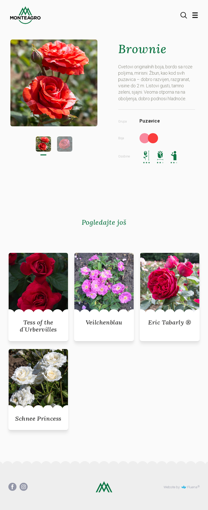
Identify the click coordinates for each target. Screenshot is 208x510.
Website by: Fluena (180, 487)
